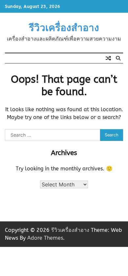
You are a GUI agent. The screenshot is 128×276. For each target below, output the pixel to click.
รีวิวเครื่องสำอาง (64, 28)
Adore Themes (45, 238)
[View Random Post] (108, 58)
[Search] (118, 58)
